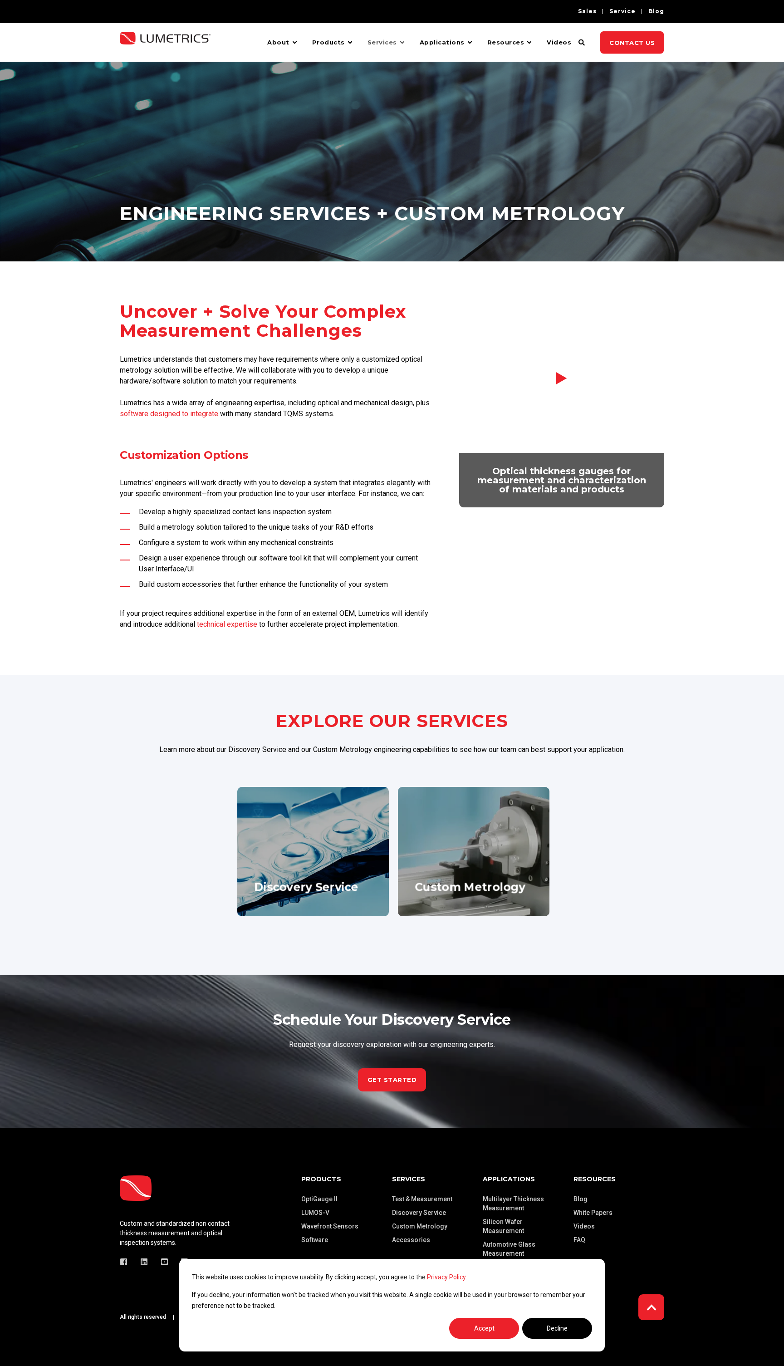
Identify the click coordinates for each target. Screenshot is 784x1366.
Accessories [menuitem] (411, 1239)
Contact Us (632, 42)
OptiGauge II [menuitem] (319, 1199)
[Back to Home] (165, 49)
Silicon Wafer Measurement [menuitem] (503, 1226)
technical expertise (227, 624)
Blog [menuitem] (656, 11)
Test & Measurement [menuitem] (422, 1199)
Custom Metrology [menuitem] (419, 1226)
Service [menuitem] (622, 11)
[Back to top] (651, 1307)
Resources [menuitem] (505, 42)
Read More (312, 889)
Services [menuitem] (382, 42)
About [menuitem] (278, 42)
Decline (557, 1328)
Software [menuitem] (314, 1239)
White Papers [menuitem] (592, 1212)
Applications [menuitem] (442, 42)
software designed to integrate (169, 413)
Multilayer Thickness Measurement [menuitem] (513, 1203)
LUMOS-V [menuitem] (315, 1212)
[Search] (582, 41)
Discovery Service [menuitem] (419, 1212)
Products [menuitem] (328, 42)
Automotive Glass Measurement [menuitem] (509, 1249)
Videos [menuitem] (559, 42)
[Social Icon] (126, 1262)
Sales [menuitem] (587, 11)
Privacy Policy (446, 1277)
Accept (484, 1328)
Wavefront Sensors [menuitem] (329, 1226)
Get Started (392, 1079)
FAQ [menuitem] (579, 1239)
